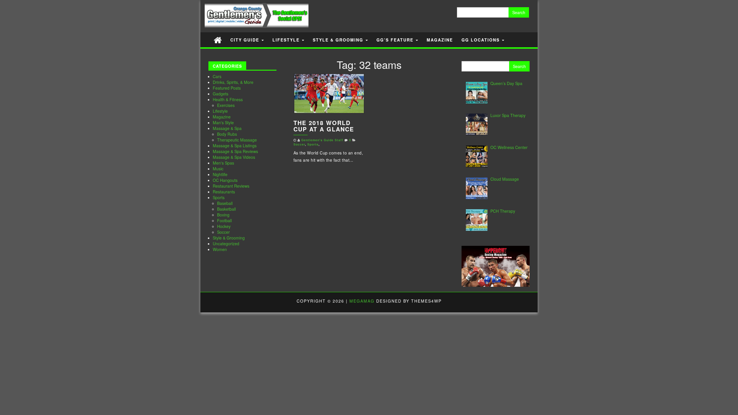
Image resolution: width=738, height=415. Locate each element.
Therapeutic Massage (237, 140)
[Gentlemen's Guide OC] (218, 39)
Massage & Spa (227, 128)
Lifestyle (286, 40)
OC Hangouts (225, 180)
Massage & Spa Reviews (235, 151)
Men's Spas (223, 163)
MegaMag (361, 301)
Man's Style (223, 122)
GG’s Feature (395, 40)
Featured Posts (227, 88)
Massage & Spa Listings (235, 145)
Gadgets (220, 94)
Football (224, 220)
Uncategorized (226, 243)
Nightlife (220, 174)
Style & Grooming (339, 40)
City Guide (245, 40)
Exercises (226, 105)
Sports (219, 197)
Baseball (225, 203)
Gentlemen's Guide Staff (322, 140)
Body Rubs (227, 134)
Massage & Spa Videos (234, 157)
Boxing (223, 215)
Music (218, 168)
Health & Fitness (228, 99)
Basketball (226, 209)
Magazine (440, 40)
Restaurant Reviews (231, 186)
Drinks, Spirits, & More (233, 82)
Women (220, 249)
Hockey (224, 226)
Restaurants (224, 192)
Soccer (223, 232)
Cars (217, 76)
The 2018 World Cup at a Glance (323, 125)
